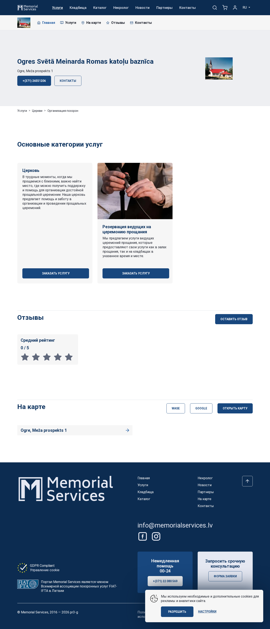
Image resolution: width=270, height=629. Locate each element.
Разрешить (177, 611)
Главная (48, 23)
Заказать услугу (56, 273)
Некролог (121, 8)
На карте (93, 23)
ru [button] (245, 7)
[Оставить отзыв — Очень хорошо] (59, 357)
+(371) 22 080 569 (165, 581)
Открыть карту (235, 408)
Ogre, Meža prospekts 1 (35, 71)
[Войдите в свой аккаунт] (235, 8)
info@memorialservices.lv (175, 525)
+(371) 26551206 (34, 80)
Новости (142, 8)
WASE (176, 408)
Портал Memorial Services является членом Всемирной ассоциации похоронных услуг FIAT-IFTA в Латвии (79, 586)
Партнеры (164, 8)
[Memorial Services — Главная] (27, 7)
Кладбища (78, 8)
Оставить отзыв (233, 319)
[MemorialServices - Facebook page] (143, 536)
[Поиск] (215, 8)
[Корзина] (225, 8)
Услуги (57, 8)
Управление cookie (44, 570)
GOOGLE (201, 408)
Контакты (187, 8)
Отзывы (118, 23)
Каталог (100, 8)
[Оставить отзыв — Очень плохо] (26, 357)
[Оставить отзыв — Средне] (48, 357)
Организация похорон (62, 110)
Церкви (37, 110)
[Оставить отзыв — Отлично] (70, 357)
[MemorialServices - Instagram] (156, 536)
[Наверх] (247, 481)
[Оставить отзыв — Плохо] (37, 357)
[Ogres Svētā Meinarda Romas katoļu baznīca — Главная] (23, 23)
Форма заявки (225, 576)
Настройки (207, 611)
